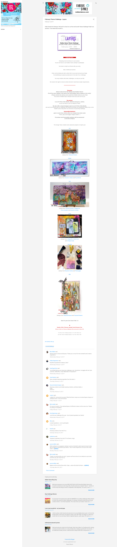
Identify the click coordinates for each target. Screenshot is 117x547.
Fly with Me (78, 177)
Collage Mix (77, 208)
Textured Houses (67, 315)
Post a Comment (50, 470)
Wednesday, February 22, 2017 (57, 417)
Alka (51, 421)
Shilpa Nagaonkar (54, 360)
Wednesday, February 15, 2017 (57, 357)
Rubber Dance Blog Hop (51, 479)
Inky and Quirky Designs (55, 385)
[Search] (96, 3)
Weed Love (76, 239)
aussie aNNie (53, 444)
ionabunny (52, 436)
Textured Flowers (78, 315)
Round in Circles (69, 177)
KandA (51, 428)
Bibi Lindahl (52, 404)
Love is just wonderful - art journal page (55, 508)
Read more (91, 490)
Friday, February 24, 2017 (56, 425)
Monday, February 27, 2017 (56, 450)
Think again (78, 270)
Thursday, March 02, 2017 (56, 467)
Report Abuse (69, 544)
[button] (93, 19)
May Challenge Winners (51, 494)
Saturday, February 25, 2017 (56, 432)
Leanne (51, 395)
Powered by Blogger (70, 539)
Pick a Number (64, 210)
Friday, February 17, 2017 (56, 400)
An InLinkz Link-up (49, 341)
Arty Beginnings (53, 413)
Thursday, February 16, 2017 (56, 381)
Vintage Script (70, 240)
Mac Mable (52, 351)
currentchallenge (50, 346)
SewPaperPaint (53, 368)
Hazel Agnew (53, 377)
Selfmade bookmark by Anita (52, 522)
